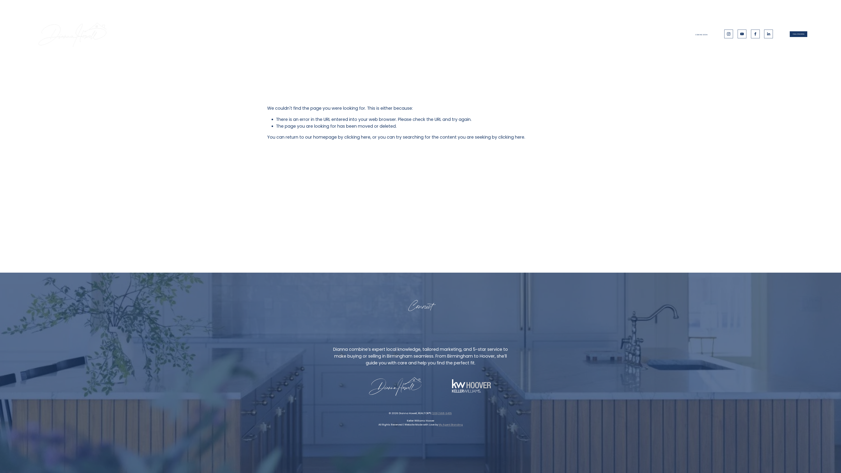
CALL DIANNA (798, 34)
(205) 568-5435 (442, 413)
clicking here (357, 137)
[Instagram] (728, 34)
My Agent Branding (451, 424)
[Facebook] (755, 34)
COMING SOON (701, 35)
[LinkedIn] (768, 34)
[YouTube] (742, 34)
